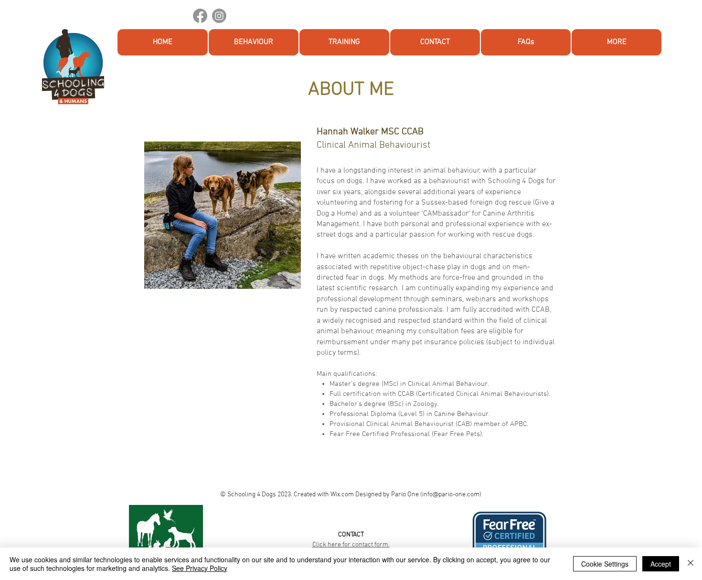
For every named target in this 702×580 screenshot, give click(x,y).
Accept (660, 564)
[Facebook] (200, 16)
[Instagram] (219, 16)
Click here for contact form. (351, 545)
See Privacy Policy (199, 568)
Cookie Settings (604, 564)
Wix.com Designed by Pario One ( (376, 495)
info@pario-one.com (450, 495)
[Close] (690, 563)
